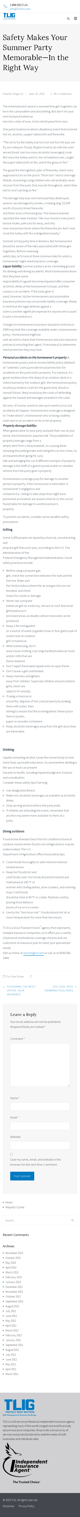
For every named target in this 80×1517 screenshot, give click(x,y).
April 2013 (11, 1267)
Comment (17, 1039)
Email (14, 1117)
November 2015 (14, 1253)
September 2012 (14, 1301)
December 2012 (14, 1287)
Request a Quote (15, 1207)
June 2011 (11, 1359)
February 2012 (14, 1335)
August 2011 (12, 1350)
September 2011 (14, 1345)
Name (15, 1098)
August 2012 (12, 1306)
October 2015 (13, 1258)
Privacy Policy (26, 1506)
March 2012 (12, 1330)
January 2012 (13, 1340)
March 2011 (12, 1374)
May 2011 (11, 1364)
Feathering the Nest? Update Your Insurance (21, 990)
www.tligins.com (33, 953)
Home (9, 1202)
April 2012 (11, 1325)
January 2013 (13, 1282)
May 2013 (11, 1262)
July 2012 (11, 1311)
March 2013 (12, 1272)
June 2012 (11, 1316)
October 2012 (13, 1296)
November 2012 (14, 1291)
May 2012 (11, 1320)
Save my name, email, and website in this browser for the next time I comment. (35, 1162)
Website (15, 1137)
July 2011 (11, 1354)
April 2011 (11, 1369)
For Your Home (15, 976)
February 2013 (14, 1277)
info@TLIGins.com (20, 9)
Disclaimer (8, 1506)
